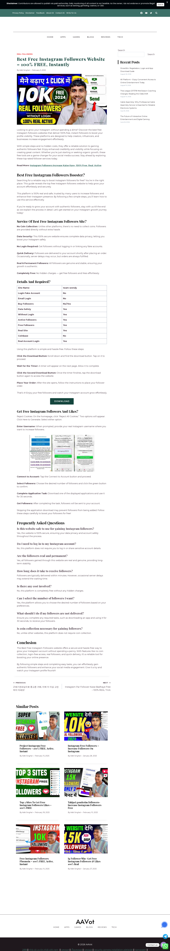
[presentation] (38, 726)
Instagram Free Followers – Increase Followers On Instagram (83, 748)
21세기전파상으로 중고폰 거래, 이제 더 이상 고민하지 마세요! (36, 686)
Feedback (40, 13)
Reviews (105, 37)
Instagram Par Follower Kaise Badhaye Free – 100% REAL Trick (88, 686)
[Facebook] (141, 13)
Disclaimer (30, 13)
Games (76, 37)
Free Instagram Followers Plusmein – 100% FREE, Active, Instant (36, 861)
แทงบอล (88, 949)
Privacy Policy (18, 13)
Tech (120, 37)
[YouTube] (146, 13)
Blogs (90, 37)
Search (121, 50)
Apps (63, 37)
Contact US (60, 13)
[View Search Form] (156, 13)
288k (24, 949)
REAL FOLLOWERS (25, 54)
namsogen (140, 949)
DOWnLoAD (61, 401)
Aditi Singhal (24, 70)
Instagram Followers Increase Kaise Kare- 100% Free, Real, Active (65, 165)
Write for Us (71, 13)
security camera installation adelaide (113, 949)
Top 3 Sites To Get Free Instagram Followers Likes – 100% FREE (35, 805)
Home (50, 37)
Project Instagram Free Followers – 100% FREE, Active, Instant (37, 748)
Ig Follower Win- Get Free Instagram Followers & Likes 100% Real (84, 861)
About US (50, 13)
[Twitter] (151, 13)
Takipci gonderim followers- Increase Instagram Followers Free (84, 805)
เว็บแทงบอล (76, 949)
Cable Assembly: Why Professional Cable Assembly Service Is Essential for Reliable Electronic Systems (137, 105)
